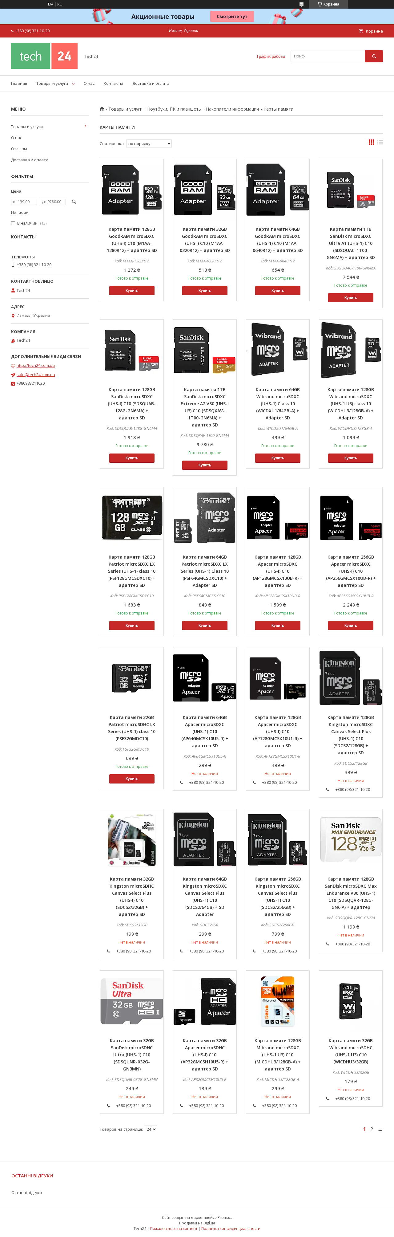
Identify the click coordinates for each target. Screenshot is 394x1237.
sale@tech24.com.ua (36, 374)
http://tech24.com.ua (36, 365)
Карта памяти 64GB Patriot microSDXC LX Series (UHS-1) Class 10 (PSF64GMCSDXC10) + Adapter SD (205, 571)
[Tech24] (44, 67)
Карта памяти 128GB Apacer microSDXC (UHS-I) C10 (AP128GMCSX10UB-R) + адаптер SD (278, 571)
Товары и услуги (52, 83)
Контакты (113, 83)
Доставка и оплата (151, 83)
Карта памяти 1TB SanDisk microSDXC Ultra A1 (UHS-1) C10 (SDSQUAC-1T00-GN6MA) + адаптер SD (351, 243)
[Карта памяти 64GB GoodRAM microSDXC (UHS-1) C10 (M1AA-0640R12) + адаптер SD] (278, 190)
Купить (132, 291)
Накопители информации (232, 109)
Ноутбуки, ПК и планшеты (174, 109)
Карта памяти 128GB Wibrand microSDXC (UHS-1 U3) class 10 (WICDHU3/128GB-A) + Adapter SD (351, 404)
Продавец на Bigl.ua (197, 1223)
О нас (89, 83)
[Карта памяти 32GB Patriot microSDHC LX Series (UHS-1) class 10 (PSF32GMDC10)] (131, 678)
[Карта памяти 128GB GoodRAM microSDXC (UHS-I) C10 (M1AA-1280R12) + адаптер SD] (131, 190)
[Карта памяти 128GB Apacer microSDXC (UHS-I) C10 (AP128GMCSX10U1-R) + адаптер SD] (278, 678)
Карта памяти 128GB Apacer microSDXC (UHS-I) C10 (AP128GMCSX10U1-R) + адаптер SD (278, 731)
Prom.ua (225, 1217)
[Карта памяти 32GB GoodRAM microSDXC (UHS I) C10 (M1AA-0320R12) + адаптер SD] (204, 190)
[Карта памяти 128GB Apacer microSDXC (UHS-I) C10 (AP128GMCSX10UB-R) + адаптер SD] (278, 517)
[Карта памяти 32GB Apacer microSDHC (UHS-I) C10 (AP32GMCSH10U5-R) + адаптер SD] (204, 1001)
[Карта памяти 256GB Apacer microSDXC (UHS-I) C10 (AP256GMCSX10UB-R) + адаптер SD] (351, 517)
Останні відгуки (26, 1192)
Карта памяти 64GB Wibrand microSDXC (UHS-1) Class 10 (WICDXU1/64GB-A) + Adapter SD (278, 404)
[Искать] (374, 56)
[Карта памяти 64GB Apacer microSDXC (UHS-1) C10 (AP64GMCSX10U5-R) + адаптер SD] (204, 678)
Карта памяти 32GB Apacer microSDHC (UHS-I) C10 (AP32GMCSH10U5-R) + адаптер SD (204, 1055)
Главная (19, 83)
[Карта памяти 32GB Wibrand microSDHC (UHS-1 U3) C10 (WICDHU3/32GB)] (351, 1001)
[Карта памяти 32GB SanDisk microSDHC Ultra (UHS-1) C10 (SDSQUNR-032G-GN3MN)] (131, 1001)
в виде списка (380, 143)
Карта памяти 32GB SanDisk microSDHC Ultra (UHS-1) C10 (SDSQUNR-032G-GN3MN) (132, 1055)
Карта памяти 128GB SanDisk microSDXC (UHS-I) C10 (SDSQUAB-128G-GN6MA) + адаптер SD (132, 404)
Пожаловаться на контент (173, 1228)
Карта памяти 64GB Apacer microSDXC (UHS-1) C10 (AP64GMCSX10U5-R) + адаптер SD (204, 731)
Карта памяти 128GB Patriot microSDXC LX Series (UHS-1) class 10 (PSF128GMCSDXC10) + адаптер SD (131, 571)
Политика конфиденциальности (230, 1228)
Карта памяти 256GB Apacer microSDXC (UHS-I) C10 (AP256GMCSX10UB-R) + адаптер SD (351, 571)
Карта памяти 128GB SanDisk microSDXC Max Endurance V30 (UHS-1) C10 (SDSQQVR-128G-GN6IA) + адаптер (351, 893)
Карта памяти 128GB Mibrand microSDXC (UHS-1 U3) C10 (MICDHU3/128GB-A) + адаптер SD (278, 1055)
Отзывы (19, 148)
